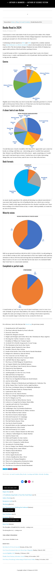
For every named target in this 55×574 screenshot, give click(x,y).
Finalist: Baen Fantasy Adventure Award (13, 556)
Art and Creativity (15, 474)
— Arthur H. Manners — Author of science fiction (27, 2)
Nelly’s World (7, 498)
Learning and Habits (32, 474)
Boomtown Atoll (7, 501)
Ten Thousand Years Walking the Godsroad (15, 507)
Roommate (6, 517)
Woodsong (6, 504)
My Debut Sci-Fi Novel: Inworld (11, 547)
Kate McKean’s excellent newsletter (17, 45)
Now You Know (7, 514)
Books (24, 474)
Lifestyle (41, 474)
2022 (23, 43)
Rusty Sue (5, 524)
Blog (21, 474)
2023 (29, 43)
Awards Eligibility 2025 (9, 553)
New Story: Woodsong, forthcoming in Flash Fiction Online (19, 559)
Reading (46, 474)
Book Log (29, 324)
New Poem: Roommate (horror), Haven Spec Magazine (18, 550)
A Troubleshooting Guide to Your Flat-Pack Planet (17, 495)
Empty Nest (6, 492)
